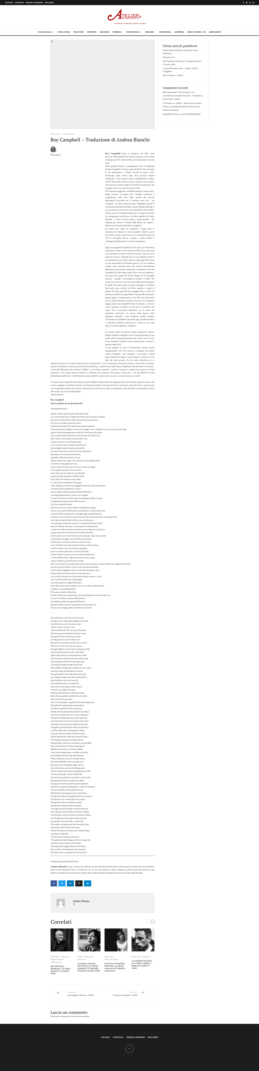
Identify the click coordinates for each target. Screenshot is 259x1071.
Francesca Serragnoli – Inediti (125, 993)
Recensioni (104, 32)
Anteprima (179, 32)
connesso (64, 1016)
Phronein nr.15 (169, 57)
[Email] (79, 883)
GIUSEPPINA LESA (171, 114)
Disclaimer (49, 3)
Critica (80, 957)
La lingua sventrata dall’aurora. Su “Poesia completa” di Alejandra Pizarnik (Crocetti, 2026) (89, 967)
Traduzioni (78, 32)
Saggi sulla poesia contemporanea (57, 960)
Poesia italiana (45, 32)
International (133, 32)
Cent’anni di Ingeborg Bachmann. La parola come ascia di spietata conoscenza (115, 967)
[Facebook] (243, 2)
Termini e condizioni (34, 3)
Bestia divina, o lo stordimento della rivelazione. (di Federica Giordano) (182, 106)
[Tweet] (62, 883)
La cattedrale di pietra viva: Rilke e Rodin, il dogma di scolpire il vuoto (142, 964)
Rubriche (117, 32)
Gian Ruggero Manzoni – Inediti (81, 993)
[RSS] (253, 2)
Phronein (149, 32)
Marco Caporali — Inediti (173, 75)
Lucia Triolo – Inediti (171, 99)
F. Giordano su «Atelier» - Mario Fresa (178, 103)
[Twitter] (246, 2)
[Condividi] (54, 883)
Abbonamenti (215, 32)
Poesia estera (64, 32)
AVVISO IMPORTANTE (191, 114)
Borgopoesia (165, 32)
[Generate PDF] (53, 149)
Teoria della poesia (111, 959)
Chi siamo (9, 3)
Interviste (91, 32)
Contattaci (19, 3)
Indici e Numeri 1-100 (196, 32)
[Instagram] (250, 2)
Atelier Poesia (81, 901)
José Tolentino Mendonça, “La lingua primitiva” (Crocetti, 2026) (60, 970)
